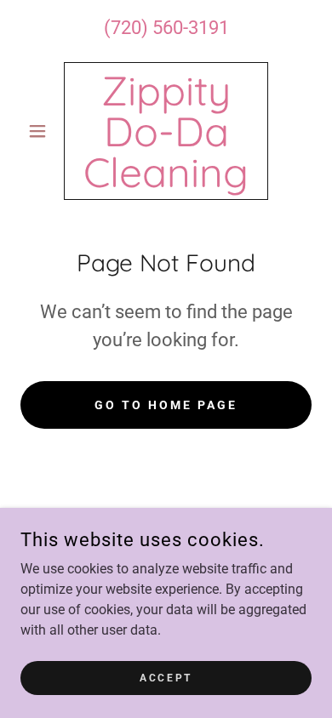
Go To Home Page (166, 405)
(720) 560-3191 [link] (166, 27)
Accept (166, 677)
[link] (165, 131)
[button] (42, 131)
